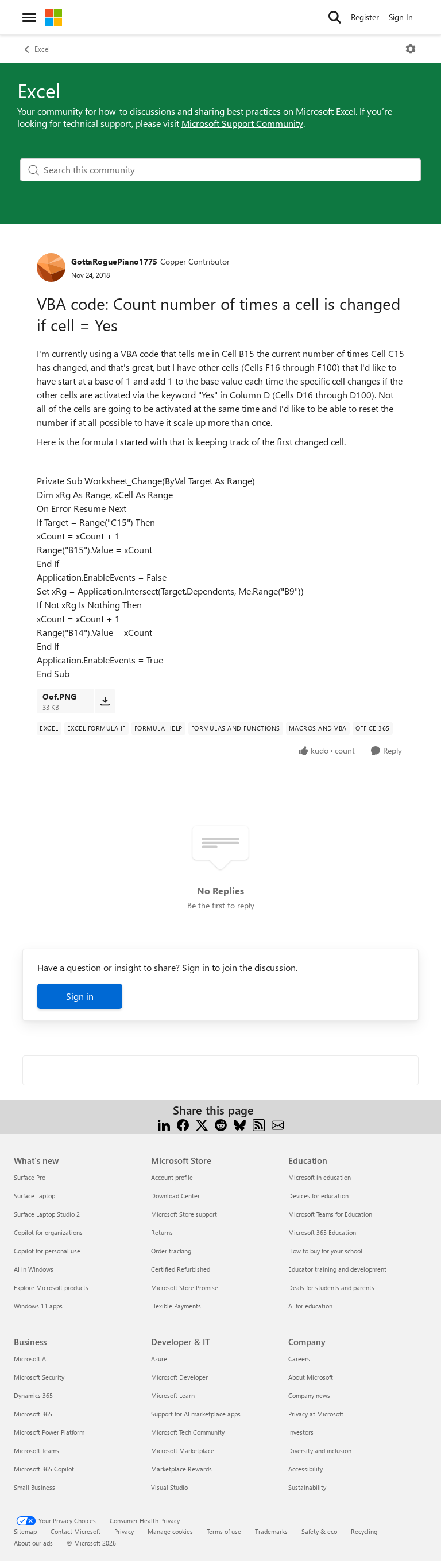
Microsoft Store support (184, 1214)
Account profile (172, 1177)
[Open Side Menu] (29, 17)
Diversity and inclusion (319, 1450)
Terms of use (224, 1531)
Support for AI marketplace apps (196, 1413)
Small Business (34, 1487)
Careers (299, 1358)
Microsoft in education (319, 1177)
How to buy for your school (325, 1251)
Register (365, 16)
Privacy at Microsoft (315, 1413)
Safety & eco (319, 1531)
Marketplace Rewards (181, 1469)
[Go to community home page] (53, 17)
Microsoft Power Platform (49, 1432)
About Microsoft (310, 1377)
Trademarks (271, 1531)
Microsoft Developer (179, 1377)
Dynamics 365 (33, 1395)
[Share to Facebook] (183, 1124)
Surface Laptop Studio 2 (47, 1214)
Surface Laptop (34, 1195)
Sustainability (307, 1487)
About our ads (33, 1543)
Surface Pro (29, 1177)
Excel (42, 48)
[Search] (335, 17)
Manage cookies (170, 1531)
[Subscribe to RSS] (259, 1124)
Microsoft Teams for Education (330, 1214)
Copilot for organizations (48, 1232)
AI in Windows (33, 1269)
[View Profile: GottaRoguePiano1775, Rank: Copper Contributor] (51, 267)
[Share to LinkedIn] (164, 1124)
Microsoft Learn (173, 1395)
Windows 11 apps (38, 1306)
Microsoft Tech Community (188, 1432)
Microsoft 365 (33, 1413)
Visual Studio (169, 1487)
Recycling (364, 1531)
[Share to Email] (278, 1124)
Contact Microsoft (75, 1531)
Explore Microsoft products (51, 1287)
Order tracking (171, 1251)
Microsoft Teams (36, 1450)
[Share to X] (202, 1124)
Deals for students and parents (331, 1287)
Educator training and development (337, 1269)
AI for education (310, 1306)
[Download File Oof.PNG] (104, 701)
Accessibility (305, 1469)
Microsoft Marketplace (182, 1450)
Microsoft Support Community (242, 123)
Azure (159, 1358)
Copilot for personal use (47, 1251)
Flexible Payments (176, 1306)
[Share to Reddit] (221, 1124)
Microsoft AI (31, 1358)
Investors (301, 1432)
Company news (309, 1395)
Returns (162, 1232)
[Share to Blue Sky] (240, 1124)
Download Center (175, 1195)
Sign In (401, 16)
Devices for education (318, 1195)
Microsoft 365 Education (322, 1232)
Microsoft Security (39, 1377)
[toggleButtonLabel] (411, 49)
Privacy (124, 1531)
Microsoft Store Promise (184, 1287)
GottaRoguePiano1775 (114, 261)
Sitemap (25, 1531)
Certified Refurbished (180, 1269)
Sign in (80, 996)
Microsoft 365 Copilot (44, 1469)
